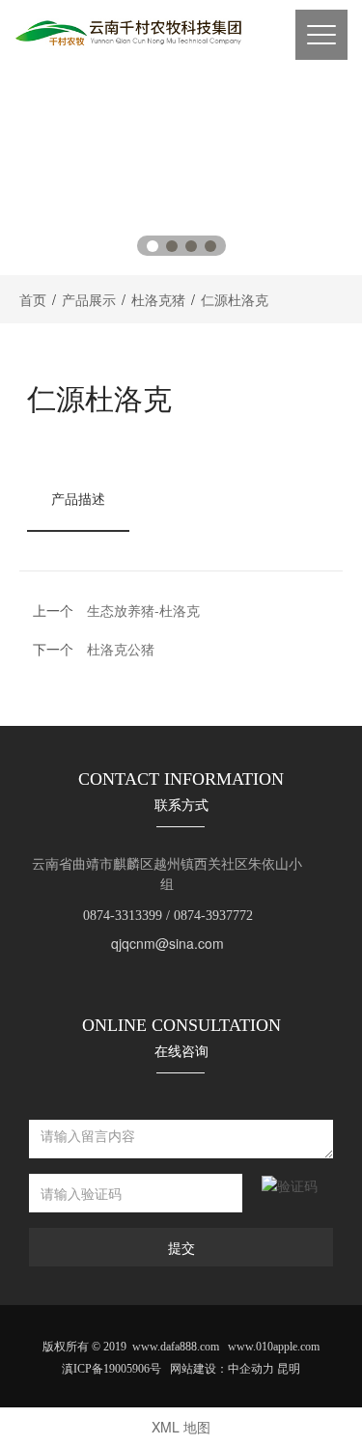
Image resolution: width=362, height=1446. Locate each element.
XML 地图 (181, 1426)
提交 (181, 1247)
